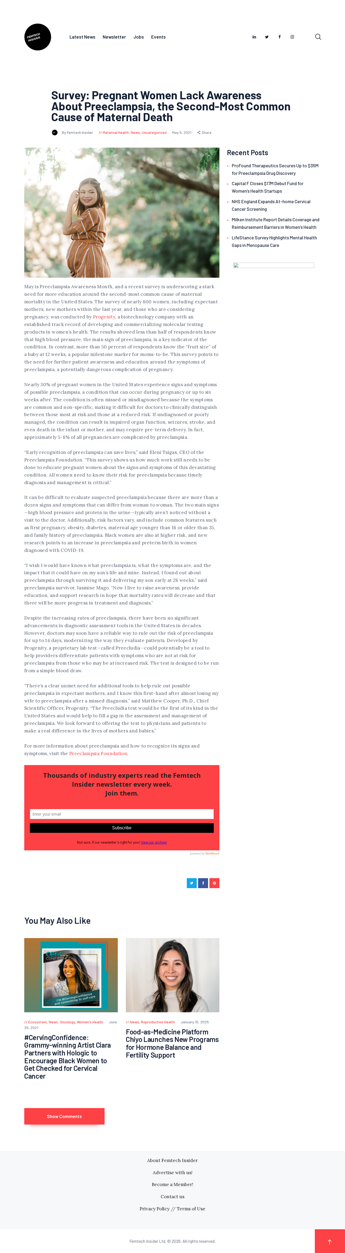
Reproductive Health (158, 1022)
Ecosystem (37, 1022)
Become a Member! (172, 1184)
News (135, 132)
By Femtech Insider (78, 132)
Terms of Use (191, 1209)
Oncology (67, 1022)
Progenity (104, 317)
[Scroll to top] (330, 1241)
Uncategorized (154, 132)
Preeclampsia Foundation (98, 753)
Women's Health (90, 1022)
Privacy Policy (155, 1209)
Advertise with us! (172, 1173)
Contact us (172, 1197)
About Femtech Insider (172, 1160)
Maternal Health (116, 132)
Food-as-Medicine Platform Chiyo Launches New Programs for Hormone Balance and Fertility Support (172, 1043)
